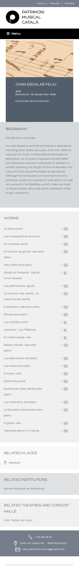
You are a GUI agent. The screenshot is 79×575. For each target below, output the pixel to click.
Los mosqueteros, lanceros (22, 236)
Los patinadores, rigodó (19, 286)
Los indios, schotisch (17, 366)
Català (41, 3)
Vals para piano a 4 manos (21, 430)
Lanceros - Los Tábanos (19, 329)
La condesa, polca (16, 244)
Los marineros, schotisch (20, 402)
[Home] (25, 17)
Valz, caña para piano (18, 265)
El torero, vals (12, 373)
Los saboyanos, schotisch (20, 358)
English (55, 3)
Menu (16, 33)
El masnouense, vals (17, 337)
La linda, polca (13, 228)
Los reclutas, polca (16, 322)
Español (70, 3)
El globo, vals (12, 423)
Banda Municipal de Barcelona (24, 488)
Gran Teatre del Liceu (18, 520)
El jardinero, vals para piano (22, 307)
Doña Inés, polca (14, 381)
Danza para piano (15, 314)
